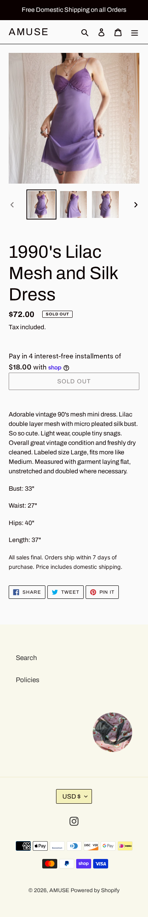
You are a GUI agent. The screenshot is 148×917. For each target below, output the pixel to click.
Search (26, 658)
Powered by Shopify (95, 890)
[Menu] (134, 32)
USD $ (71, 796)
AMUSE (29, 31)
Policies (27, 680)
